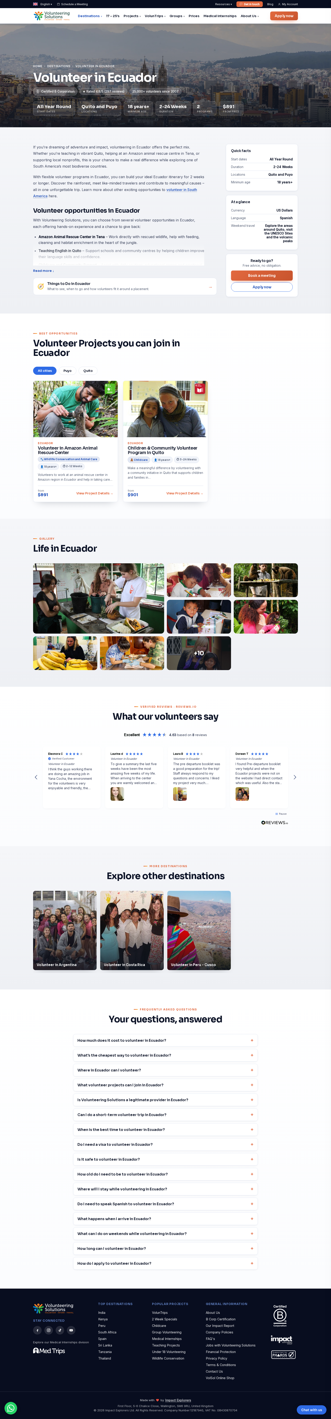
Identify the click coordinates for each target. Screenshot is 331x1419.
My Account (290, 4)
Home (37, 66)
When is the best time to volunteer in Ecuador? (121, 1129)
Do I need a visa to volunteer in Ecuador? (115, 1144)
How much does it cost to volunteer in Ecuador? (121, 1040)
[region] (165, 777)
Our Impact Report (220, 1326)
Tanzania (105, 1352)
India (101, 1312)
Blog (270, 4)
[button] (36, 777)
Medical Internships (220, 16)
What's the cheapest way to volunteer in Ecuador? (124, 1055)
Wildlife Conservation (168, 1358)
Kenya (103, 1319)
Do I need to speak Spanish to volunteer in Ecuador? (125, 1204)
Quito (88, 371)
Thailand (104, 1358)
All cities (45, 371)
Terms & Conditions (221, 1365)
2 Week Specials (164, 1319)
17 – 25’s (113, 16)
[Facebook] (37, 1330)
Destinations (89, 16)
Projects (131, 16)
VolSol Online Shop (220, 1378)
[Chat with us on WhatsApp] (11, 1408)
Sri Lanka (105, 1345)
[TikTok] (60, 1330)
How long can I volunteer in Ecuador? (111, 1248)
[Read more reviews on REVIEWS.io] (274, 823)
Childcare (159, 1326)
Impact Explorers (178, 1400)
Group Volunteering (166, 1332)
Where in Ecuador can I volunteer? (109, 1070)
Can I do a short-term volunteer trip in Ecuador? (121, 1114)
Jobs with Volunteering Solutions (231, 1345)
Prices (194, 16)
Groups (176, 16)
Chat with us (311, 1410)
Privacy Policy (216, 1358)
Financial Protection (221, 1352)
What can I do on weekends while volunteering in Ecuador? (132, 1233)
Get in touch (252, 4)
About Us (248, 16)
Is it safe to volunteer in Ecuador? (108, 1159)
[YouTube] (71, 1330)
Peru (101, 1326)
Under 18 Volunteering (169, 1352)
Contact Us (214, 1371)
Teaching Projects (166, 1345)
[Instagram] (48, 1330)
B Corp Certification (221, 1319)
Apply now (284, 16)
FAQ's (210, 1339)
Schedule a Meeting (74, 4)
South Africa (107, 1332)
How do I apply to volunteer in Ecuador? (114, 1263)
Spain (102, 1339)
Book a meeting (262, 275)
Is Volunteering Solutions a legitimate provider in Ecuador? (132, 1100)
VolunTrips (154, 16)
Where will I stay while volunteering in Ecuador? (122, 1189)
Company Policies (219, 1332)
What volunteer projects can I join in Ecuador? (120, 1085)
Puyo (67, 371)
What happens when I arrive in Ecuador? (114, 1219)
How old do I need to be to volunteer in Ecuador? (122, 1174)
